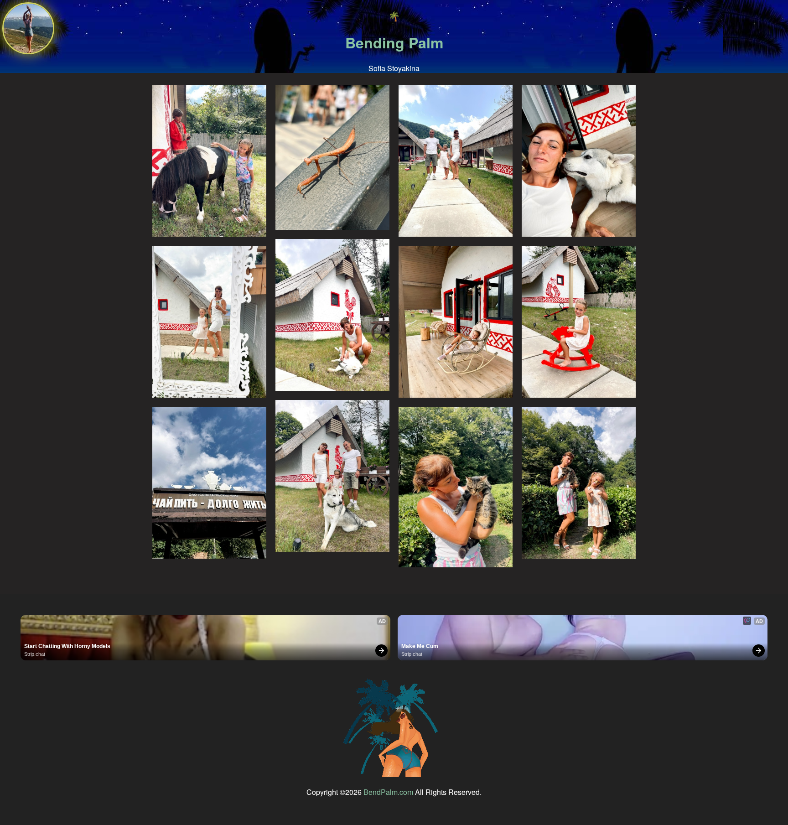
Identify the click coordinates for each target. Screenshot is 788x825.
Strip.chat (34, 654)
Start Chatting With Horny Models (67, 646)
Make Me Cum (419, 646)
